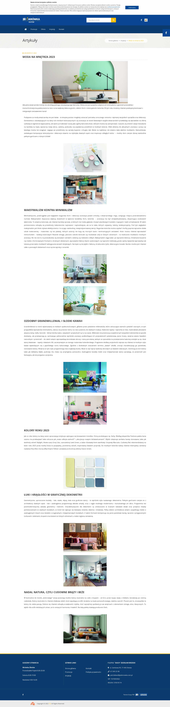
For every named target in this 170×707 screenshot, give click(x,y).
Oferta (43, 29)
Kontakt (61, 29)
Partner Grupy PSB (128, 695)
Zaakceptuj (132, 7)
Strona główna (113, 41)
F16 (50, 704)
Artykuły (52, 29)
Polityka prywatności (93, 672)
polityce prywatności (114, 7)
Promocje (34, 29)
